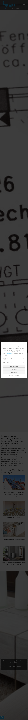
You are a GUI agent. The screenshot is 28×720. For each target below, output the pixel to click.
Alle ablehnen (14, 372)
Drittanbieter (10, 362)
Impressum (11, 375)
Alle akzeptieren (14, 369)
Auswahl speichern (14, 366)
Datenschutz (9, 353)
